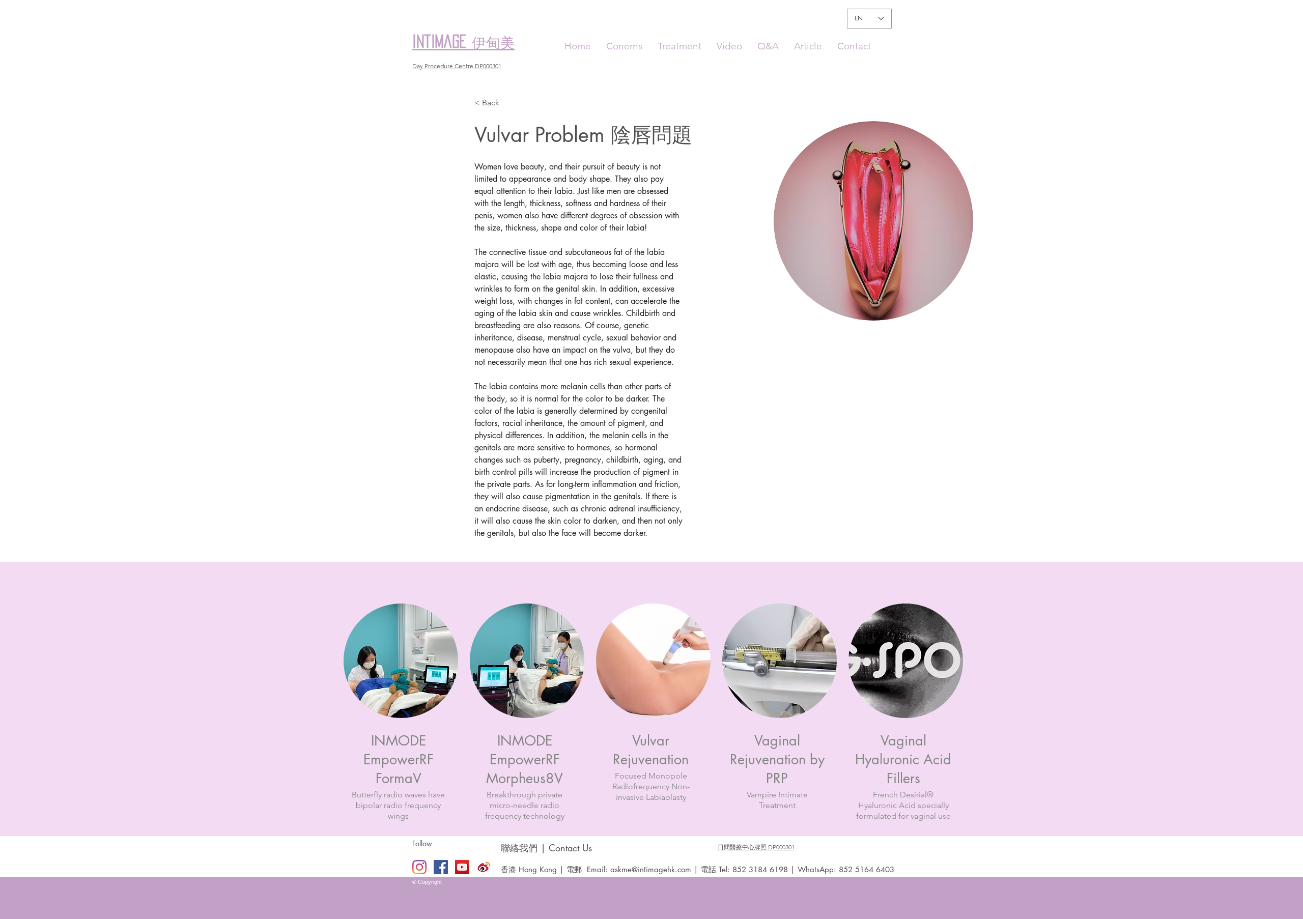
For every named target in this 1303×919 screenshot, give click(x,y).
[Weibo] (483, 867)
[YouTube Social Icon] (462, 867)
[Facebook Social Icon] (441, 867)
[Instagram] (419, 867)
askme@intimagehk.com (650, 869)
